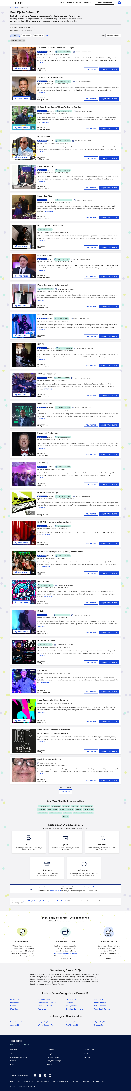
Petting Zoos (71, 999)
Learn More (42, 63)
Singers (65, 816)
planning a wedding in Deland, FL (30, 901)
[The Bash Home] (17, 3)
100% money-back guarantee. (65, 953)
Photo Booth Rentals (102, 1009)
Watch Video (23, 68)
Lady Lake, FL (43, 1022)
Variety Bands (88, 809)
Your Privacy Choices (60, 1081)
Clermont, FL (71, 1022)
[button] (17, 40)
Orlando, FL (98, 1025)
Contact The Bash (20, 1076)
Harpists (78, 809)
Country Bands (52, 809)
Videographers (72, 1006)
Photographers (44, 999)
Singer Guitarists (86, 806)
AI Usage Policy (98, 1081)
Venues (49, 1064)
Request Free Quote (109, 69)
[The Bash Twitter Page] (50, 1075)
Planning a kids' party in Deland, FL (55, 901)
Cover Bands (56, 806)
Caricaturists (15, 999)
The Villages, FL (72, 1025)
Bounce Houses (100, 1002)
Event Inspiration (53, 1057)
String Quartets (79, 813)
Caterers (69, 1002)
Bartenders (14, 1002)
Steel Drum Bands (55, 813)
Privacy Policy (15, 1081)
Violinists (66, 806)
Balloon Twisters (100, 1006)
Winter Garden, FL (45, 1025)
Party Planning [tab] (74, 3)
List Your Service (104, 3)
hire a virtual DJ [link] (55, 891)
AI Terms (86, 1081)
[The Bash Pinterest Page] (45, 1075)
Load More (65, 791)
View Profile (91, 69)
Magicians (14, 1009)
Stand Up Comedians (74, 1009)
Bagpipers (75, 806)
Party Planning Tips (54, 1061)
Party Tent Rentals (45, 1006)
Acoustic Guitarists (66, 809)
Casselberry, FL (16, 1022)
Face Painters (99, 999)
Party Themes (52, 1054)
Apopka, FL (14, 1025)
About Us (13, 1054)
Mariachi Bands (44, 806)
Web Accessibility (43, 1081)
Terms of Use (28, 1081)
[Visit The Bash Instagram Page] (35, 1075)
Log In (61, 3)
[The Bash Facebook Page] (40, 1075)
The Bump (87, 1057)
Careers (13, 1061)
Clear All (49, 36)
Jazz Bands (41, 809)
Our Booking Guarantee (18, 1057)
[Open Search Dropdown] (119, 2)
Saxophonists (42, 813)
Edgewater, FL (99, 1022)
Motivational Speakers (47, 1002)
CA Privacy (75, 1081)
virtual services (94, 887)
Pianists (90, 813)
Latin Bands (67, 813)
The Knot (87, 1054)
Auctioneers (42, 1009)
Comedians (14, 1006)
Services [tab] (87, 3)
